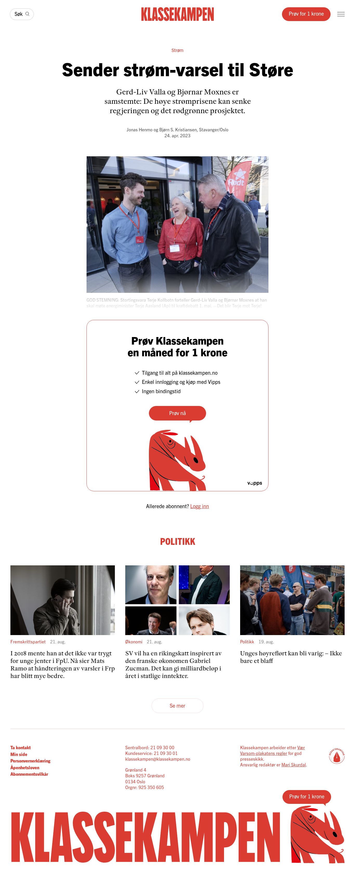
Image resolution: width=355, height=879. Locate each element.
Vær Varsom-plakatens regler (272, 750)
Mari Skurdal (293, 764)
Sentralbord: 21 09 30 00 (149, 747)
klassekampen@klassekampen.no (157, 758)
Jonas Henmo (140, 129)
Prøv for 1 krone (306, 13)
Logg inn (199, 506)
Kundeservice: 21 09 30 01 (151, 753)
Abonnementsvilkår (29, 774)
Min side (18, 754)
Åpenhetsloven (24, 767)
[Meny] (341, 14)
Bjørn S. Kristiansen (178, 129)
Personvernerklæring (30, 760)
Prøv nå (177, 413)
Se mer (177, 705)
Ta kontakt (20, 747)
